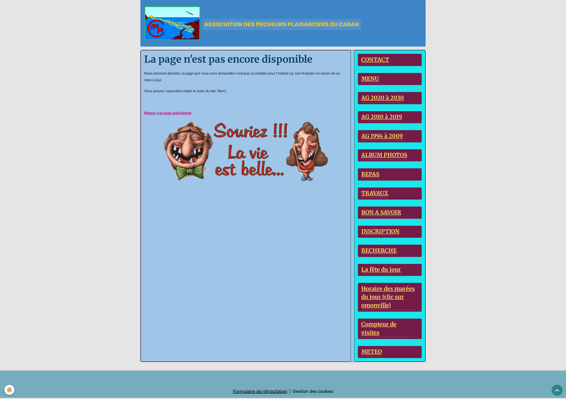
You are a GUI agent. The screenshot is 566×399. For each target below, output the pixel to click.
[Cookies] (9, 390)
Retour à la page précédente (167, 113)
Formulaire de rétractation (260, 391)
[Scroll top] (557, 390)
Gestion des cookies (313, 391)
